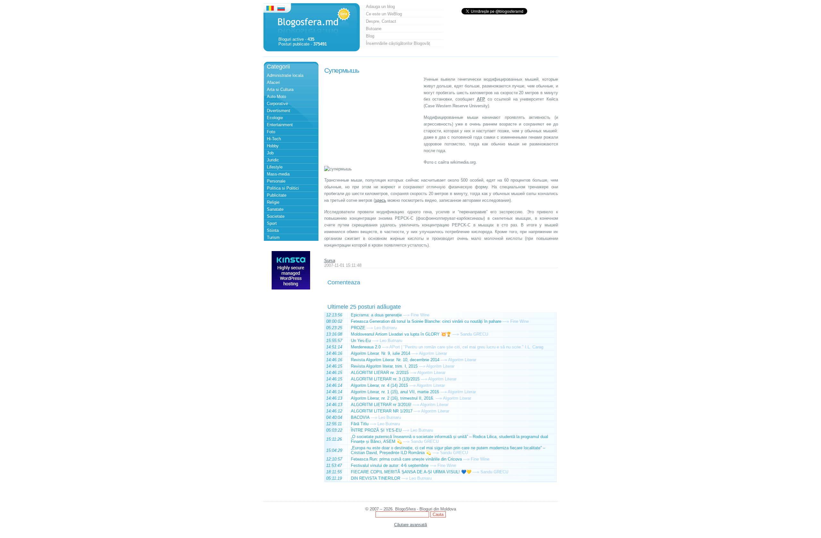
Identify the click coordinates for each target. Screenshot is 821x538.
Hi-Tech (274, 138)
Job (270, 153)
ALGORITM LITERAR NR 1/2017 (381, 411)
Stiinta (273, 230)
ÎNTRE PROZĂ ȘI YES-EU (376, 430)
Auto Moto (276, 96)
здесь (380, 200)
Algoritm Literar (433, 353)
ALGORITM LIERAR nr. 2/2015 (380, 372)
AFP (481, 99)
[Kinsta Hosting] (291, 288)
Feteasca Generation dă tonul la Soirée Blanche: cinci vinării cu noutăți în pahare (426, 321)
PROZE (358, 327)
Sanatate (275, 209)
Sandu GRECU (474, 334)
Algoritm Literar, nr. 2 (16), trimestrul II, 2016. (392, 398)
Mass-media (278, 174)
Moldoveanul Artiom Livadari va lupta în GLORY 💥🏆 (401, 334)
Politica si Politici (283, 188)
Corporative (277, 103)
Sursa (329, 260)
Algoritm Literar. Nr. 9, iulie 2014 (380, 353)
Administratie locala (285, 75)
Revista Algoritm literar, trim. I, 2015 (384, 366)
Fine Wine (420, 315)
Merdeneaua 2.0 (366, 347)
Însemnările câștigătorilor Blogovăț (398, 43)
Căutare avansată (410, 524)
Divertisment (278, 110)
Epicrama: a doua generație (376, 315)
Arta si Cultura (280, 89)
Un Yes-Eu (361, 340)
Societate (275, 216)
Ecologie (275, 117)
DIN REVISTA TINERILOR (375, 478)
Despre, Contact (381, 21)
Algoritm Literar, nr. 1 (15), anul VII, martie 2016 (395, 391)
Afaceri (273, 82)
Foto (271, 131)
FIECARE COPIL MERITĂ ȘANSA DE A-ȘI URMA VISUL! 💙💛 (411, 471)
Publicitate (276, 195)
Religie (273, 202)
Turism (273, 237)
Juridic (273, 160)
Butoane (373, 28)
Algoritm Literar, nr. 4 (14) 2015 (379, 385)
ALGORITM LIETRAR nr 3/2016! (381, 404)
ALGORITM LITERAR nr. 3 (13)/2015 (385, 379)
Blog (370, 36)
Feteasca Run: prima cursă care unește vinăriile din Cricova (406, 459)
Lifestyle (275, 167)
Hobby (273, 145)
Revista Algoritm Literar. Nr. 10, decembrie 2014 (395, 359)
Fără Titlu (359, 423)
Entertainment (280, 124)
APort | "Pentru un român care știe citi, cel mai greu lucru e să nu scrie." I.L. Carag (466, 347)
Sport (272, 223)
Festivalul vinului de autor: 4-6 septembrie (389, 465)
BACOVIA (360, 417)
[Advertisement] (372, 116)
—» (406, 315)
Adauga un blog (380, 6)
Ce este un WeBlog (384, 14)
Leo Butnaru (385, 327)
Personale (276, 181)
